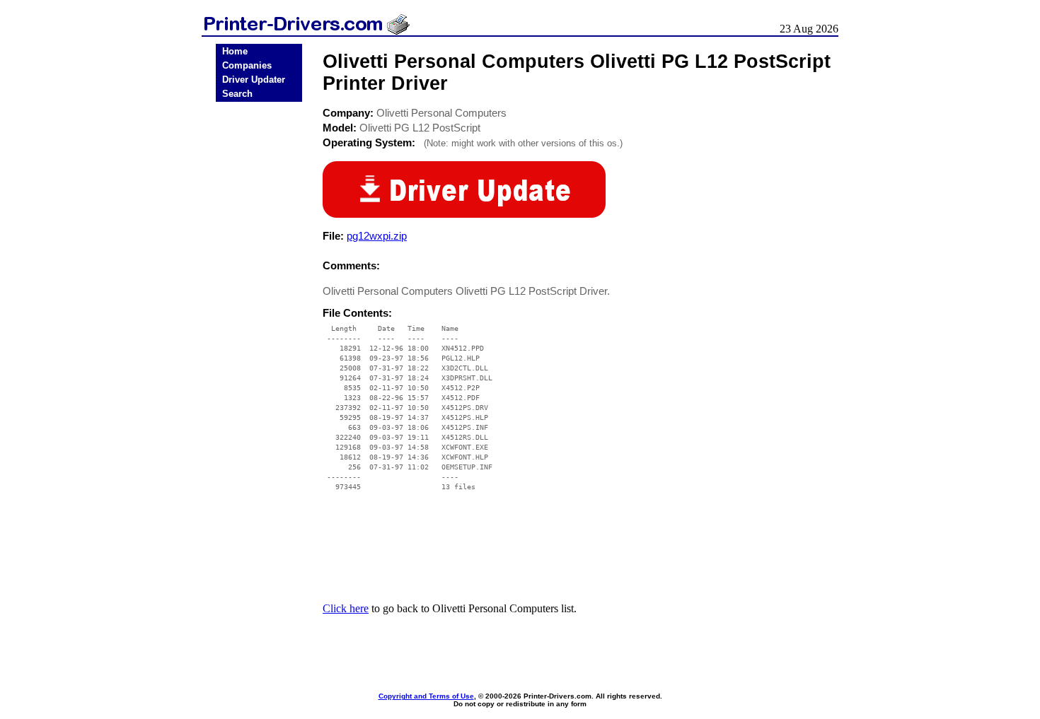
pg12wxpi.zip (377, 236)
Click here (346, 608)
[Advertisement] (259, 327)
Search (237, 93)
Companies (247, 65)
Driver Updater (253, 79)
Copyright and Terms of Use (426, 696)
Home (235, 51)
